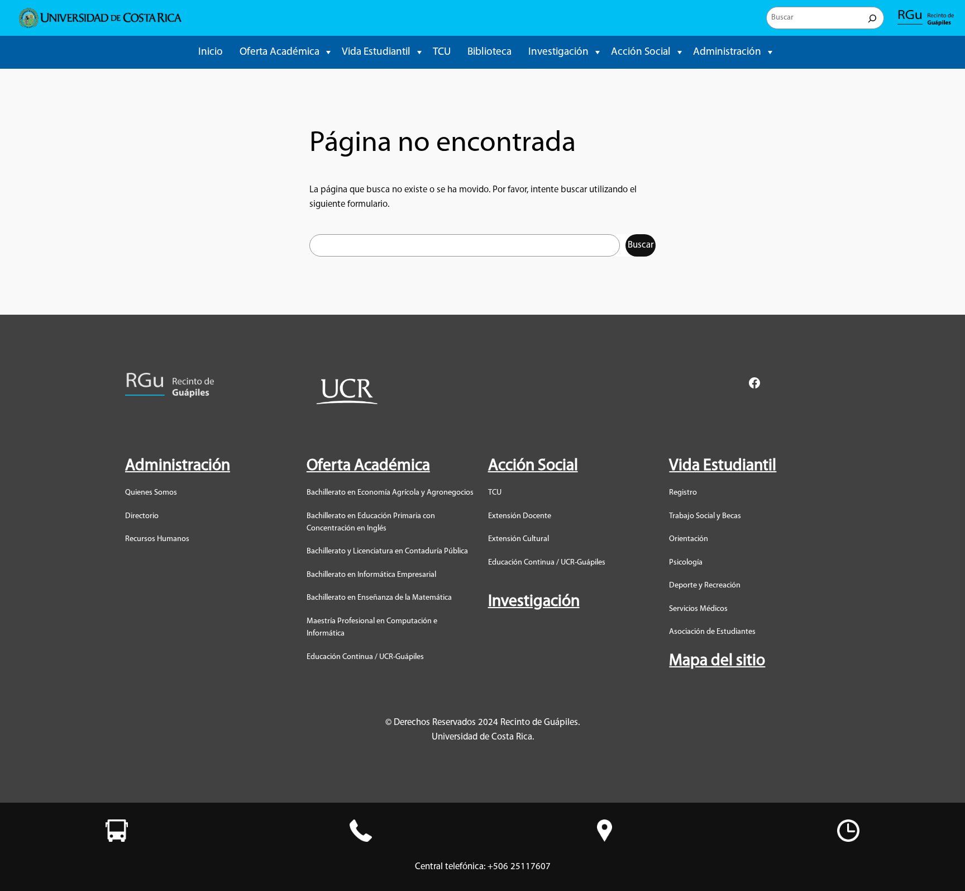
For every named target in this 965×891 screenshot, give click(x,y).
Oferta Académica (279, 52)
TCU (442, 52)
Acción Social (641, 52)
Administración (727, 52)
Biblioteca (489, 52)
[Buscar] (872, 18)
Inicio (210, 52)
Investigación (558, 52)
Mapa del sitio (717, 661)
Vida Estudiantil (376, 52)
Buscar (640, 245)
